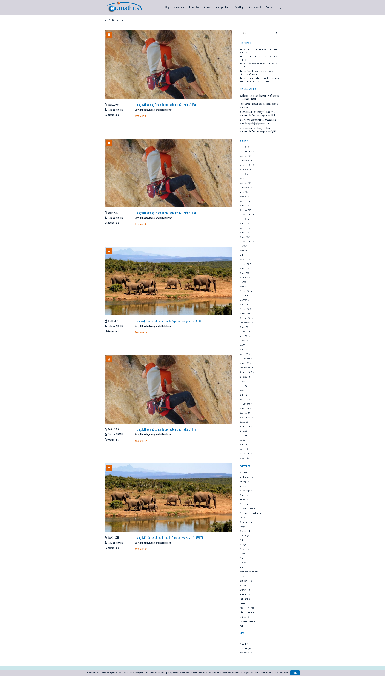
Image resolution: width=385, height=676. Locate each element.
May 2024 (243, 196)
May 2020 (243, 300)
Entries (244, 644)
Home (106, 20)
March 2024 (244, 201)
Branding (243, 495)
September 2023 (246, 214)
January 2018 (244, 408)
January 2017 (244, 458)
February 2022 (245, 264)
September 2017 (246, 426)
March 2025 (244, 178)
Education (243, 549)
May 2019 (243, 345)
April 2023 (243, 223)
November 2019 (245, 322)
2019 (112, 20)
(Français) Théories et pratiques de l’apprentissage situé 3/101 (258, 129)
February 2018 (245, 403)
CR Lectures (244, 517)
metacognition (245, 580)
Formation (194, 7)
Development (254, 7)
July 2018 (243, 381)
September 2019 (246, 331)
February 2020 (245, 309)
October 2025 (245, 160)
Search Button (279, 7)
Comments (245, 648)
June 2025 (244, 174)
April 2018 (243, 394)
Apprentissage (245, 490)
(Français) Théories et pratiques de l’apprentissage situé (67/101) (169, 537)
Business (243, 499)
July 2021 (243, 282)
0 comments (113, 115)
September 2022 (246, 241)
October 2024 (245, 187)
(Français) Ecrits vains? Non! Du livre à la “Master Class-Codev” (259, 65)
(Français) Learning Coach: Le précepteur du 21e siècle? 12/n (165, 212)
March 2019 (244, 354)
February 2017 (245, 453)
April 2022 (244, 255)
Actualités (243, 472)
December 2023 (246, 210)
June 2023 (244, 219)
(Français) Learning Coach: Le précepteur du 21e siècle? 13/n (165, 104)
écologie (243, 544)
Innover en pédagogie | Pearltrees (255, 120)
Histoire (243, 562)
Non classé (243, 585)
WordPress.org (245, 652)
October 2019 (245, 327)
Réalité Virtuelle (246, 612)
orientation (244, 594)
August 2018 (244, 376)
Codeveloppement (247, 508)
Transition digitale (246, 621)
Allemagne (244, 481)
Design (242, 526)
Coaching (239, 7)
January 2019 (244, 363)
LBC (241, 576)
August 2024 (244, 192)
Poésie (242, 603)
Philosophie (244, 598)
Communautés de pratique (216, 7)
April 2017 (243, 444)
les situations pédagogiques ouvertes (259, 105)
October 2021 (245, 273)
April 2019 (243, 349)
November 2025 (246, 156)
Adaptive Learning (246, 477)
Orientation (244, 589)
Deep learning (245, 522)
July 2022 (243, 246)
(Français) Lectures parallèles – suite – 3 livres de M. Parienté (258, 58)
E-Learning (244, 535)
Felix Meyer (245, 104)
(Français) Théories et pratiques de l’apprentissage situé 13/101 (258, 113)
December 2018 (245, 367)
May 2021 (243, 286)
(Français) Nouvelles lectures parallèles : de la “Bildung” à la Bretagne (256, 73)
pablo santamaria (248, 96)
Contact (270, 7)
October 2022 (245, 237)
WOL (241, 625)
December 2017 (245, 412)
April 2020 (244, 304)
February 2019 (245, 358)
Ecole (242, 540)
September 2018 (246, 372)
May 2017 (243, 439)
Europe (242, 553)
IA (240, 567)
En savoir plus (281, 672)
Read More (139, 116)
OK (295, 673)
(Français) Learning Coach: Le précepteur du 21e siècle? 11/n (165, 429)
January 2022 (245, 268)
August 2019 (244, 336)
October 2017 (244, 421)
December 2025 (246, 151)
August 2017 (244, 430)
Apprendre (179, 7)
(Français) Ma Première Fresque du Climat (259, 97)
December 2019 (245, 318)
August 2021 (244, 277)
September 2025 (246, 165)
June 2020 (244, 295)
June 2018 (243, 385)
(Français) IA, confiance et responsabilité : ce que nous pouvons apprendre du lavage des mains (259, 80)
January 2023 (245, 232)
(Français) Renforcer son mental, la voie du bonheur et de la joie (258, 51)
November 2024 (246, 183)
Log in (242, 640)
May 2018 (243, 390)
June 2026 (244, 147)
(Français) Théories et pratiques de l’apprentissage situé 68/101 (168, 321)
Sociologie (243, 616)
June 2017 (243, 435)
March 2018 (244, 399)
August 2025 (244, 169)
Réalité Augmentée (247, 607)
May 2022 (243, 250)
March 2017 (244, 449)
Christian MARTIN (115, 110)
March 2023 (244, 228)
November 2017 (245, 417)
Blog (167, 7)
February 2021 (245, 291)
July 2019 (243, 340)
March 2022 (244, 259)
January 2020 (245, 313)
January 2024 (245, 205)
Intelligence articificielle (249, 571)
